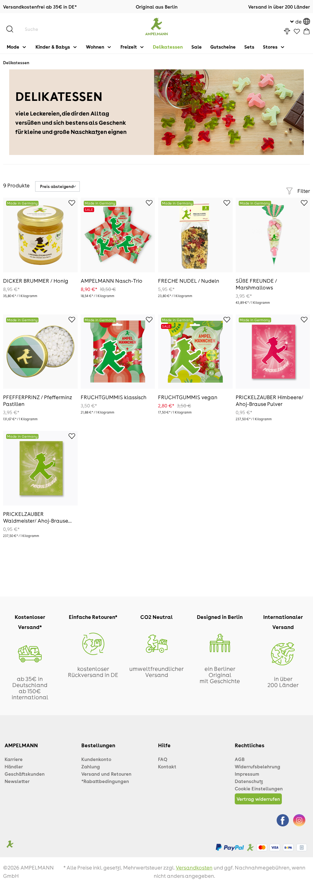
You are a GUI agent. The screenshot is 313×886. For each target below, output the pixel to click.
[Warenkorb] (306, 31)
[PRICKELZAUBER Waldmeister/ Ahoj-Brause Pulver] (40, 468)
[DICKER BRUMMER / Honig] (40, 235)
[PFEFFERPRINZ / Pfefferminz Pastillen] (40, 351)
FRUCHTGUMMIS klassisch (113, 397)
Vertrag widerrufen (258, 799)
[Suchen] (12, 29)
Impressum (247, 774)
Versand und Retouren (106, 774)
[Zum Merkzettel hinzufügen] (68, 204)
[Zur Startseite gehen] (156, 26)
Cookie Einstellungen (259, 788)
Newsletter (17, 781)
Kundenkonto (96, 759)
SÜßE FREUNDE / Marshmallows (256, 284)
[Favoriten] (297, 31)
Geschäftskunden (25, 774)
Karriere (14, 759)
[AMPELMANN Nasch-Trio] (118, 235)
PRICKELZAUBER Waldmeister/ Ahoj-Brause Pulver (35, 517)
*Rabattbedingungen (105, 781)
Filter (303, 190)
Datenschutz (249, 781)
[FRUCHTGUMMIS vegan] (195, 351)
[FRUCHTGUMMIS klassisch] (118, 351)
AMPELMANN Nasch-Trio (111, 280)
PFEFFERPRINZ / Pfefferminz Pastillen (37, 400)
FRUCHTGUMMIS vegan (187, 397)
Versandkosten (194, 867)
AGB (240, 759)
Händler (14, 766)
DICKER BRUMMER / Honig (35, 280)
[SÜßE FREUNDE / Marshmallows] (273, 235)
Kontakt (167, 766)
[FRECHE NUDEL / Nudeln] (195, 235)
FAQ (162, 759)
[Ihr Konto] (287, 31)
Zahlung (90, 766)
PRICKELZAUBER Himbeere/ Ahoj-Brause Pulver (269, 400)
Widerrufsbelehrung (257, 766)
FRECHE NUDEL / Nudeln (188, 280)
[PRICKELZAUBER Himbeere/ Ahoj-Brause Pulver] (273, 351)
